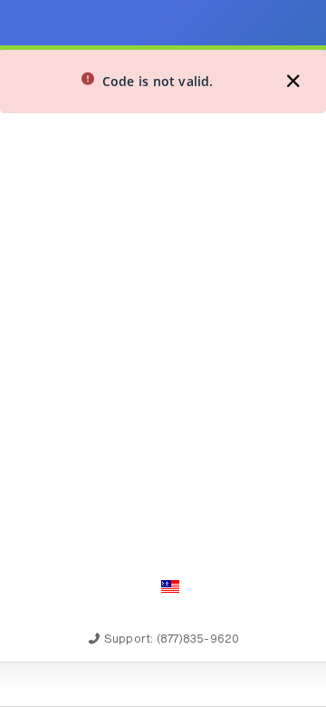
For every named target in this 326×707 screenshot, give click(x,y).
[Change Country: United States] (170, 586)
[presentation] (163, 353)
